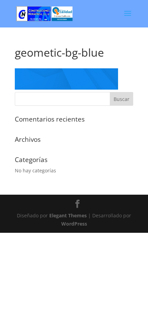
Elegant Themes (68, 215)
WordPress (74, 223)
